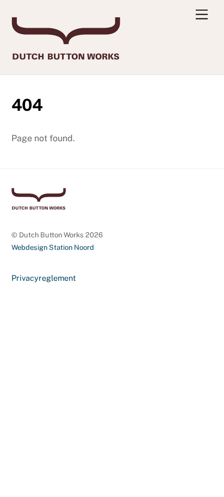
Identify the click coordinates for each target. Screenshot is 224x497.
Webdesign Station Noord (52, 247)
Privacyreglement (43, 277)
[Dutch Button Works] (65, 54)
